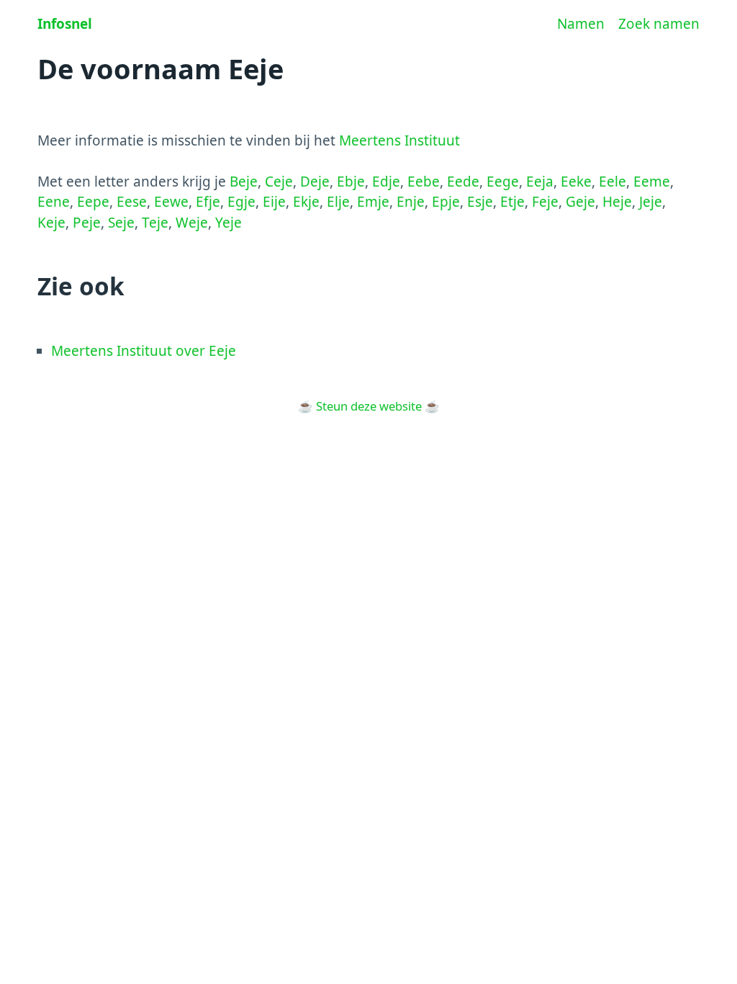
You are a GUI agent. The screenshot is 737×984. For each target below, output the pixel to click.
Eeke (576, 181)
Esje (480, 201)
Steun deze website (369, 406)
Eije (274, 201)
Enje (411, 201)
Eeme (651, 181)
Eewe (171, 201)
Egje (241, 201)
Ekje (306, 201)
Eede (463, 181)
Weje (192, 222)
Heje (617, 201)
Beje (244, 181)
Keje (51, 222)
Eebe (423, 181)
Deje (315, 181)
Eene (53, 201)
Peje (87, 222)
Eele (612, 181)
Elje (338, 201)
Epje (446, 201)
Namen (581, 23)
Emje (373, 201)
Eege (503, 181)
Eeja (539, 181)
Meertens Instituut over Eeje (143, 350)
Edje (386, 181)
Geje (580, 201)
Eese (132, 201)
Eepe (93, 201)
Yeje (228, 222)
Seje (121, 222)
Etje (512, 201)
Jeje (650, 201)
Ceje (279, 181)
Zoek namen (659, 23)
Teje (155, 222)
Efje (208, 201)
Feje (545, 201)
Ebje (351, 181)
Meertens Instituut (399, 140)
